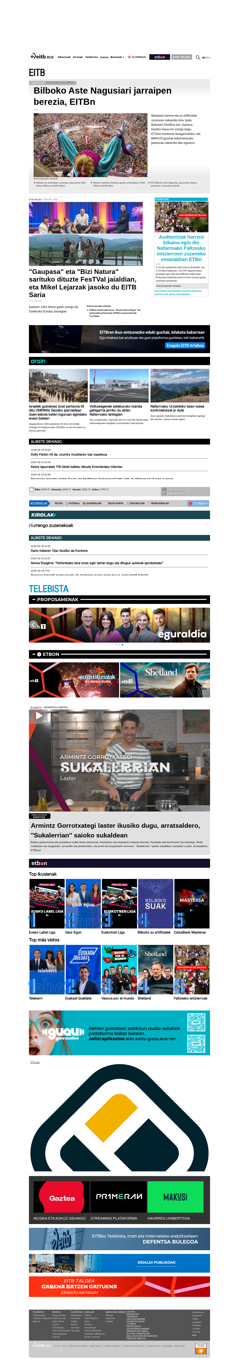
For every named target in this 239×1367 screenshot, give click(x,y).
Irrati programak (59, 1334)
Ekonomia (75, 1318)
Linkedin (196, 1329)
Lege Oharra (95, 1346)
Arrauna (88, 1324)
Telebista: (39, 1312)
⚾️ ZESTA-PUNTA (114, 503)
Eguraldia (75, 1330)
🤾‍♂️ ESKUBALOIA (135, 503)
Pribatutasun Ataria (77, 1346)
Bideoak (36, 1321)
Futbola (87, 1315)
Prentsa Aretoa (136, 1338)
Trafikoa (132, 1316)
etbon (51, 654)
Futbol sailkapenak (92, 1330)
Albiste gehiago (46, 441)
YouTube (196, 1332)
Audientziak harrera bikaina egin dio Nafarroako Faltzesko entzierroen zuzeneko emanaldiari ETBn (181, 248)
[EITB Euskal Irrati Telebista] (42, 56)
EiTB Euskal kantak (61, 1330)
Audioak (109, 1321)
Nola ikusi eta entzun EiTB (142, 1336)
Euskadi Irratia (58, 1315)
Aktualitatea (76, 1315)
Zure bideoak (175, 494)
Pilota (86, 1321)
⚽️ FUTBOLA (73, 503)
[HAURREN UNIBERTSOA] (176, 1196)
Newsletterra (198, 1312)
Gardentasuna (154, 1346)
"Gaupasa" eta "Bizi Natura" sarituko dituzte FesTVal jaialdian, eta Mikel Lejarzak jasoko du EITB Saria (82, 283)
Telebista (91, 57)
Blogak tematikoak (138, 1333)
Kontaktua (167, 1346)
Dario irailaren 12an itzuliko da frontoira (59, 551)
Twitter (195, 1319)
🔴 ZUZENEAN (197, 503)
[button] (116, 644)
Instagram (196, 1322)
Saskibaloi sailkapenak (94, 1334)
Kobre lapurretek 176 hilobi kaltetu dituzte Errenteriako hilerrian (76, 467)
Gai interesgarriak (138, 1329)
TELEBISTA (49, 589)
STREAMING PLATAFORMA (114, 1218)
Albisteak (64, 57)
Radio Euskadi (58, 1318)
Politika (74, 1321)
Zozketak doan (136, 1321)
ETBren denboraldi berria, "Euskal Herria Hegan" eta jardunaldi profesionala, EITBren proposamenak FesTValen (114, 313)
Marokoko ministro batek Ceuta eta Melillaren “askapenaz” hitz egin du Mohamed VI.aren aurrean (102, 479)
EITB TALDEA (182, 56)
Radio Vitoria (58, 1321)
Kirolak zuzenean (92, 1337)
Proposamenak (57, 599)
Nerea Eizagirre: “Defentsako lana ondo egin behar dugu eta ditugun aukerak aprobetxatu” (97, 563)
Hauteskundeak (136, 1319)
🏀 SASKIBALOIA (92, 503)
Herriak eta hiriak (137, 1331)
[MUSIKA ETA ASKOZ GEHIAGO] (62, 1196)
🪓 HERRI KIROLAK (158, 503)
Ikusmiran (75, 1327)
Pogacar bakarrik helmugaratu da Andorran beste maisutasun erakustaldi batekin (90, 575)
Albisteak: (77, 1312)
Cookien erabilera (111, 1346)
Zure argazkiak (176, 489)
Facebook (196, 1315)
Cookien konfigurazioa (133, 1346)
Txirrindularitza (91, 1318)
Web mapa (180, 1346)
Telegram (196, 1325)
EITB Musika (58, 1327)
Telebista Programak (42, 1318)
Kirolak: (89, 1312)
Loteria (131, 1324)
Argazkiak (110, 1318)
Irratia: (56, 1312)
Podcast (56, 1337)
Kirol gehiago (90, 1327)
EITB (37, 73)
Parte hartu (134, 1326)
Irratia (104, 57)
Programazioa (39, 1315)
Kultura (74, 1324)
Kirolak (78, 57)
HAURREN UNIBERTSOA (169, 1218)
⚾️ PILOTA (57, 503)
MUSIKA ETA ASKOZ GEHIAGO (60, 1218)
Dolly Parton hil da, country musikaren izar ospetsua (69, 454)
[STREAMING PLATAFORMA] (119, 1196)
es (208, 57)
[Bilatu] (198, 57)
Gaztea (55, 1324)
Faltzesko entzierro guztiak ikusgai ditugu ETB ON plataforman (178, 293)
